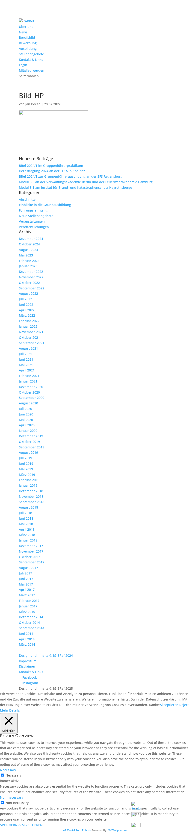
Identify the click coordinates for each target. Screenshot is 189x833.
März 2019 (27, 474)
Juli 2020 (25, 408)
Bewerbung (28, 43)
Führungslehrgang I (34, 210)
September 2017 (31, 562)
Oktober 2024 (29, 244)
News (23, 32)
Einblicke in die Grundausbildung (45, 205)
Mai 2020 (26, 420)
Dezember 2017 (31, 546)
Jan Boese (32, 104)
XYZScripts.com (117, 830)
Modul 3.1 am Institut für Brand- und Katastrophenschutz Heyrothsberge (75, 187)
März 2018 (27, 535)
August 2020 (28, 403)
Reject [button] (184, 705)
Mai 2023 (26, 255)
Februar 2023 (29, 261)
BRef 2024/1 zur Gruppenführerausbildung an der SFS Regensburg (70, 176)
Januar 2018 (28, 540)
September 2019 (31, 447)
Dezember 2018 (31, 491)
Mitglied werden (31, 70)
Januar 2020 (28, 430)
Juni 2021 (26, 359)
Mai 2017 (26, 584)
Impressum (27, 661)
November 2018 (31, 496)
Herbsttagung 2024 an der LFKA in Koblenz (52, 171)
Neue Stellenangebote (36, 216)
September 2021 (31, 343)
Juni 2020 (26, 414)
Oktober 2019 (29, 441)
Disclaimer (27, 666)
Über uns (26, 26)
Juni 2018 (26, 518)
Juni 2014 (26, 633)
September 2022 (31, 288)
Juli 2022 (25, 299)
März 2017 (27, 595)
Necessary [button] (8, 770)
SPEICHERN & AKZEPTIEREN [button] (21, 825)
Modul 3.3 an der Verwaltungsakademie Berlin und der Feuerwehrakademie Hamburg (86, 182)
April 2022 (27, 310)
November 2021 (31, 332)
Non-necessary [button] (11, 797)
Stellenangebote (31, 54)
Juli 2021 (25, 354)
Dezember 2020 (31, 387)
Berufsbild (27, 37)
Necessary (13, 775)
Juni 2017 (26, 579)
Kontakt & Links (31, 59)
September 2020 (31, 397)
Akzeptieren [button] (169, 705)
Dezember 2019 (31, 436)
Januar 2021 (28, 381)
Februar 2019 (29, 480)
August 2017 (28, 567)
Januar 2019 (28, 485)
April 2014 (27, 639)
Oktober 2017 (29, 557)
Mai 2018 (26, 524)
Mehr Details (10, 710)
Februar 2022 (29, 321)
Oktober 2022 (29, 282)
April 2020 (27, 425)
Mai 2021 (26, 365)
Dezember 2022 (31, 271)
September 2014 (31, 628)
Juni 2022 (26, 304)
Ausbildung (28, 48)
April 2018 (27, 529)
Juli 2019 (25, 458)
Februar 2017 (29, 600)
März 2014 (27, 644)
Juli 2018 (25, 513)
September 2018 (31, 502)
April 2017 (27, 589)
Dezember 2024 (31, 238)
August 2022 (28, 293)
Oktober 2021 (29, 337)
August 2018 (28, 507)
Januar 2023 (28, 266)
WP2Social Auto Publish (77, 830)
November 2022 (31, 277)
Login (23, 65)
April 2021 (27, 370)
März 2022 (27, 315)
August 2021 (28, 348)
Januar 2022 (28, 326)
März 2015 (27, 611)
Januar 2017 (28, 606)
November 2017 (31, 551)
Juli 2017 (25, 573)
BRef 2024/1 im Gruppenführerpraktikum (51, 165)
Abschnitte (27, 199)
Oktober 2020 (29, 392)
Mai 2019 (26, 469)
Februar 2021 (29, 376)
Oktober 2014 (29, 622)
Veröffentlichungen (34, 227)
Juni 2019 (26, 463)
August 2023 (28, 249)
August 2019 (28, 452)
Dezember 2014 (31, 617)
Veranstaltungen (32, 221)
